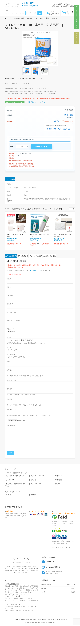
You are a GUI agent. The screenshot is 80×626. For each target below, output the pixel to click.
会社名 (9, 287)
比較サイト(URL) (12, 409)
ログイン (51, 13)
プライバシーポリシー (37, 484)
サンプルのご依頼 (35, 256)
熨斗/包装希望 (23, 256)
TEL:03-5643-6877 (35, 270)
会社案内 (57, 484)
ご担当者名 (10, 295)
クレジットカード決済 (38, 511)
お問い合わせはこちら (33, 78)
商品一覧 (9, 495)
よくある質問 (64, 6)
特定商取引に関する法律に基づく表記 (33, 619)
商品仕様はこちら (14, 78)
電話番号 (10, 304)
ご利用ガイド (55, 6)
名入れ (9, 347)
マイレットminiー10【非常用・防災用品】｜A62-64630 (34, 26)
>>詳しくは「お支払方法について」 (63, 547)
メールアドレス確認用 (14, 320)
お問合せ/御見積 (11, 256)
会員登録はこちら (33, 102)
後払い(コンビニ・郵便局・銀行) (63, 513)
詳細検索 (33, 495)
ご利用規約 (58, 480)
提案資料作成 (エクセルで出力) (15, 102)
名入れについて (68, 4)
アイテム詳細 (10, 179)
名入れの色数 (11, 354)
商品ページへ (16, 222)
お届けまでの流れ (49, 256)
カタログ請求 (58, 4)
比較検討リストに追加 (76, 18)
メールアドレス (12, 312)
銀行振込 (9, 511)
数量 (8, 361)
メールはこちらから (65, 129)
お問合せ (72, 6)
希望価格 (9, 370)
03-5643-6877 (51, 129)
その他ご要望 (11, 426)
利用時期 (9, 399)
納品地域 (9, 389)
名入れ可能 (33, 13)
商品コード (10, 329)
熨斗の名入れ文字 (12, 380)
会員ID (9, 279)
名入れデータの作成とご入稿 (15, 476)
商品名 (9, 337)
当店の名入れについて (37, 476)
